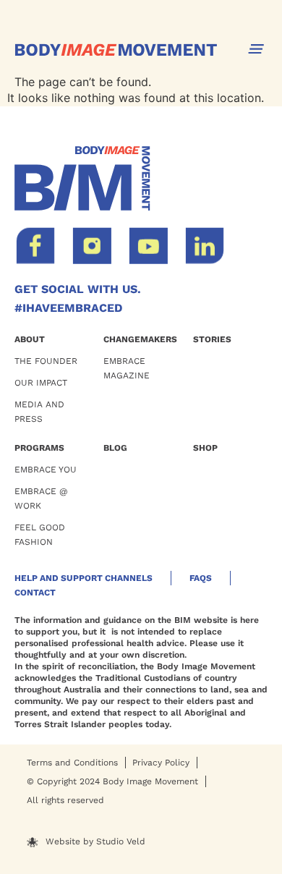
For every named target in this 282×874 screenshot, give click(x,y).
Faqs (200, 578)
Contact (35, 592)
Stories (212, 339)
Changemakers (140, 339)
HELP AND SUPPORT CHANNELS (83, 578)
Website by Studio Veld (95, 841)
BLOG (115, 448)
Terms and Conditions (72, 763)
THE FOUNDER (45, 361)
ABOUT (29, 339)
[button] (256, 49)
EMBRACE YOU (45, 469)
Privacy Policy (160, 763)
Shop (205, 448)
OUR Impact (40, 383)
